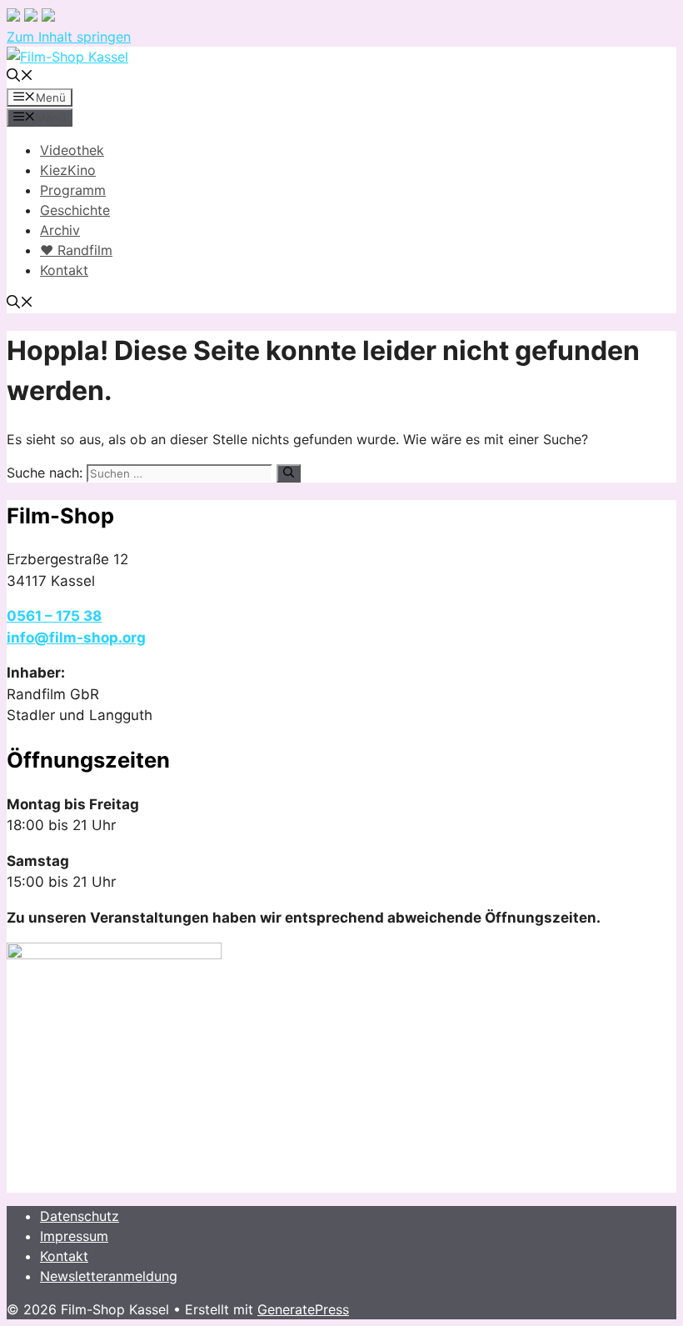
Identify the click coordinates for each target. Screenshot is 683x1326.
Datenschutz (79, 1216)
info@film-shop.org (76, 637)
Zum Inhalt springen (69, 36)
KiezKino (68, 170)
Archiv (60, 230)
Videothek (72, 150)
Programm (73, 190)
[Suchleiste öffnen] (20, 76)
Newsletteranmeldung (108, 1276)
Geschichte (75, 210)
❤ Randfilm (76, 250)
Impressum (74, 1236)
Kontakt (64, 270)
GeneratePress (303, 1309)
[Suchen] (289, 473)
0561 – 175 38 (54, 616)
